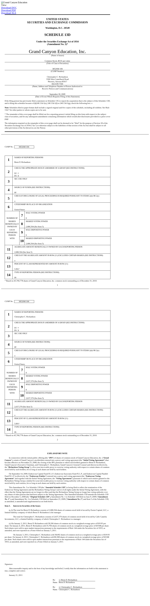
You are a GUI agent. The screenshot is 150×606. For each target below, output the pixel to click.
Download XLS (8, 13)
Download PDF (8, 10)
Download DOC (9, 7)
